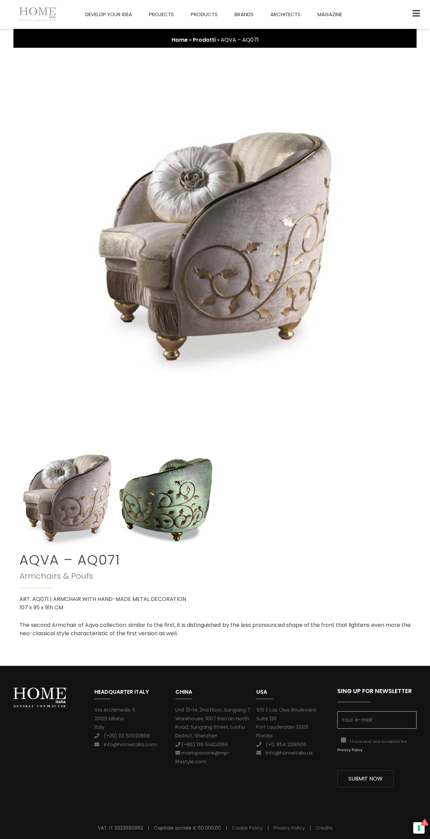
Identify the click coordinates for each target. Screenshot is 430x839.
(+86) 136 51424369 (204, 744)
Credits (324, 828)
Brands (244, 14)
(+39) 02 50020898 (124, 735)
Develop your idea (108, 14)
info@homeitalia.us (287, 753)
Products (204, 14)
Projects (161, 14)
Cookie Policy (247, 828)
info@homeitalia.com (128, 744)
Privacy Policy (349, 750)
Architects (285, 14)
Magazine (329, 14)
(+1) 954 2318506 (283, 744)
